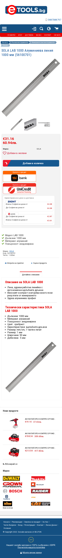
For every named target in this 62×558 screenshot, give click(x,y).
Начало (5, 42)
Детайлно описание (31, 275)
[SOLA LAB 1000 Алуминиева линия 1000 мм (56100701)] (17, 130)
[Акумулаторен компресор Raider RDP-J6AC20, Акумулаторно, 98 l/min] (14, 452)
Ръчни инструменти (20, 42)
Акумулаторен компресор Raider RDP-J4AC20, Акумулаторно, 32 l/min (40, 434)
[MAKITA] (44, 478)
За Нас (45, 522)
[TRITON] (16, 503)
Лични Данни (51, 525)
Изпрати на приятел (15, 263)
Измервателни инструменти (43, 42)
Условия (7, 528)
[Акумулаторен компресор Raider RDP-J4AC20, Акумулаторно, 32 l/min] (14, 438)
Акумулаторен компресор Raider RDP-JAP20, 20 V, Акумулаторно (40, 419)
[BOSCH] (16, 491)
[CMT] (44, 504)
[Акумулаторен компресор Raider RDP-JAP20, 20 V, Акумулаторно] (14, 423)
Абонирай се (11, 464)
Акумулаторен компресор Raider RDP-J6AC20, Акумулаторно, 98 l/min (40, 448)
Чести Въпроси (9, 525)
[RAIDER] (44, 491)
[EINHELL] (44, 484)
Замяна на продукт (32, 522)
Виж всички (8, 508)
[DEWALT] (16, 478)
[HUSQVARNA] (16, 497)
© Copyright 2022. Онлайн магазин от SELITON (22, 532)
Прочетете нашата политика (31, 547)
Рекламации (17, 522)
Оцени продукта (40, 263)
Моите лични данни (32, 552)
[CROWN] (16, 484)
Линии (5, 45)
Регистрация (29, 525)
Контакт (40, 525)
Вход (20, 525)
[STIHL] (44, 497)
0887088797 (54, 19)
